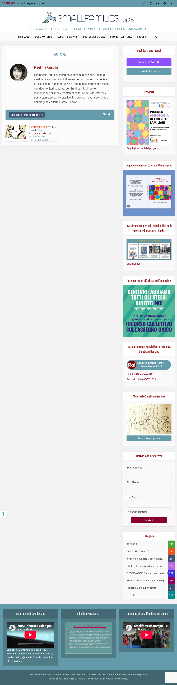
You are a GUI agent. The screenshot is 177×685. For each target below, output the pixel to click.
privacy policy (106, 678)
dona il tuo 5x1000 (149, 62)
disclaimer (93, 678)
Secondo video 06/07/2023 (141, 379)
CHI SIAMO (24, 37)
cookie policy (121, 678)
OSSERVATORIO (43, 37)
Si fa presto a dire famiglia (40, 133)
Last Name (132, 497)
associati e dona (149, 71)
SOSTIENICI (8, 3)
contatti (21, 3)
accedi (41, 3)
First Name (133, 482)
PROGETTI (142, 37)
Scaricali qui (133, 263)
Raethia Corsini (41, 140)
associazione (55, 678)
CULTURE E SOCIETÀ (94, 37)
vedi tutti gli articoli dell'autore (27, 114)
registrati (31, 3)
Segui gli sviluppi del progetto (143, 148)
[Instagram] (150, 3)
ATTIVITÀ (126, 37)
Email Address (135, 467)
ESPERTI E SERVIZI (67, 37)
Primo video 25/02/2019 (140, 373)
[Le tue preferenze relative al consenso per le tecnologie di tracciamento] (3, 513)
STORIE (114, 37)
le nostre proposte (149, 438)
